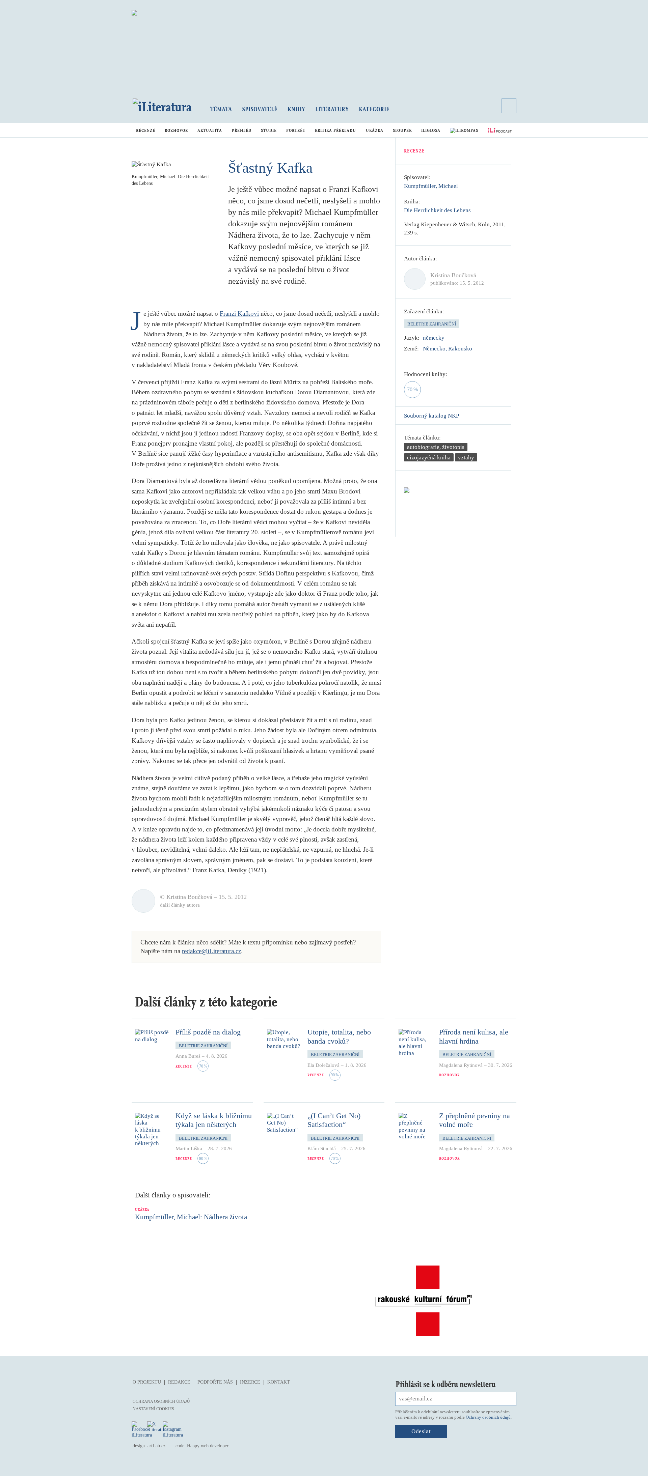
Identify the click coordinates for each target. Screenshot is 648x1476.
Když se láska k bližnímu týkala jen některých (214, 1120)
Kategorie (374, 109)
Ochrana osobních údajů (161, 1401)
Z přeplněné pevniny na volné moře (474, 1120)
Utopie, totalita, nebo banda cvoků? (339, 1036)
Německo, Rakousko (447, 348)
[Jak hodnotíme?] (452, 374)
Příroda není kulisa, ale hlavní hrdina (473, 1036)
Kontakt (278, 1382)
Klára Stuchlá (321, 1148)
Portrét (295, 130)
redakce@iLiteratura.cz (211, 951)
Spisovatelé (259, 109)
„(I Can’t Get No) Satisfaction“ (333, 1120)
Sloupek (402, 130)
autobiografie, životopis (435, 447)
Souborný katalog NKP (431, 416)
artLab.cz (156, 1445)
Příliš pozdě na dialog (208, 1032)
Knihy (296, 109)
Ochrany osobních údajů (488, 1417)
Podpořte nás (215, 1382)
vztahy (466, 457)
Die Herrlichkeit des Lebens (437, 210)
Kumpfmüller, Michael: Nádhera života (191, 1217)
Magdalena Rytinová (461, 1065)
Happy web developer (207, 1445)
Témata (221, 109)
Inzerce (250, 1382)
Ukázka (374, 130)
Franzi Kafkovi (239, 313)
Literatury (332, 109)
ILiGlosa (430, 130)
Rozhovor (176, 130)
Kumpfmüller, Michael (431, 186)
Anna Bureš (188, 1056)
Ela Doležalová (323, 1065)
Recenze (145, 130)
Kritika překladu (335, 130)
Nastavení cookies (153, 1409)
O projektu (147, 1382)
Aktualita (209, 130)
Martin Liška (189, 1148)
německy (433, 338)
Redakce (179, 1382)
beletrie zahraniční (431, 324)
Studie (269, 130)
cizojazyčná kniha (429, 457)
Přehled (241, 130)
